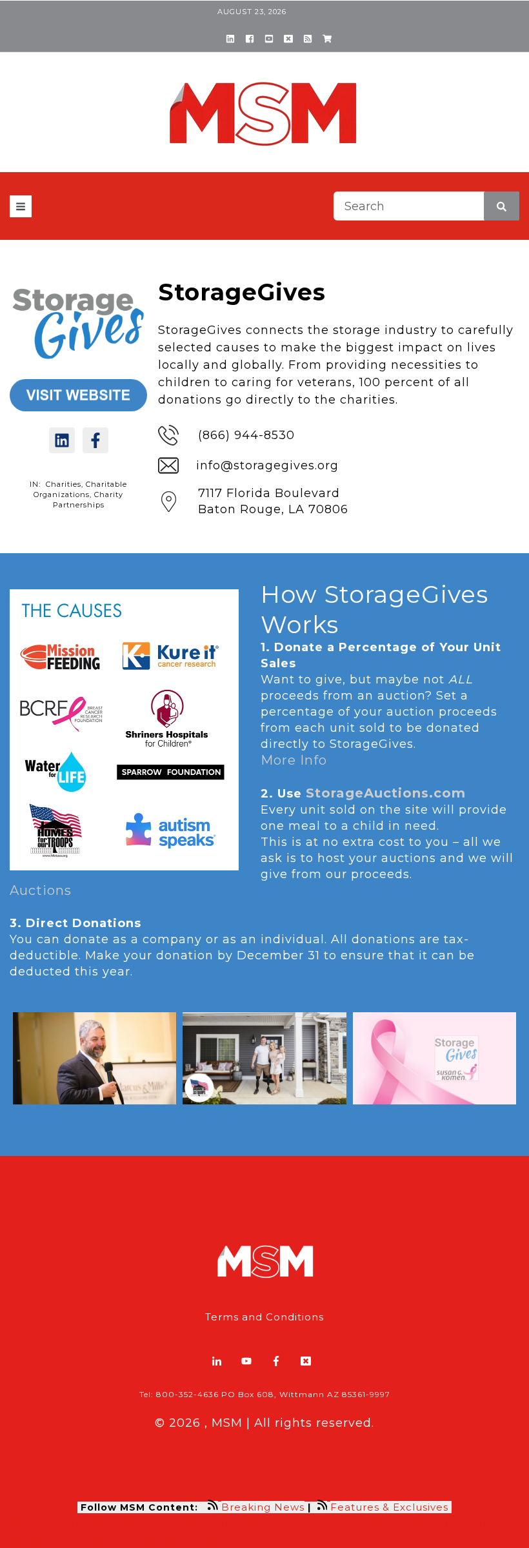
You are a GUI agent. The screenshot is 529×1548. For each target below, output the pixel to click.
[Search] (501, 205)
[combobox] (426, 205)
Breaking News (262, 1507)
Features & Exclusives (391, 1507)
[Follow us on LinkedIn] (62, 440)
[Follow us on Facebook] (95, 440)
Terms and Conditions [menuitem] (264, 1317)
